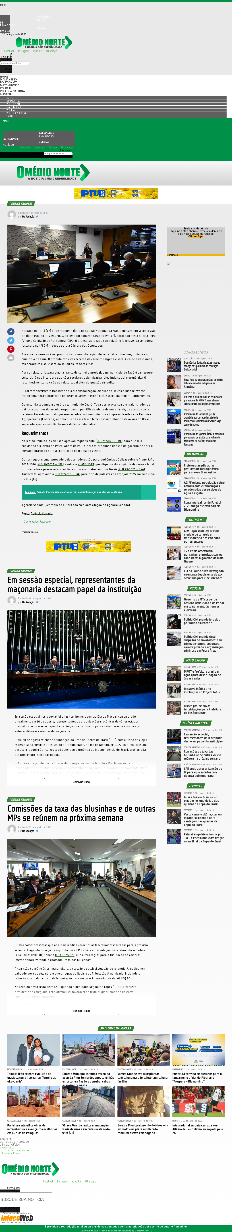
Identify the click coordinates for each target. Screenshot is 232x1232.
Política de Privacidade (23, 22)
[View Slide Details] (116, 198)
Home (4, 76)
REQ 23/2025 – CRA (131, 469)
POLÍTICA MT (8, 82)
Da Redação (28, 216)
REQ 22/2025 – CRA (67, 474)
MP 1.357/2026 (64, 955)
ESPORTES (6, 94)
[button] (5, 5)
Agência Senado (42, 513)
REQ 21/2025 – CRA (109, 441)
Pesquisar (6, 59)
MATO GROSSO (9, 85)
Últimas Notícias (23, 30)
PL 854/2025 (86, 464)
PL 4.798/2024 (54, 335)
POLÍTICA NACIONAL (13, 91)
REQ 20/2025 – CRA (50, 464)
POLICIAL (6, 88)
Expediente (46, 132)
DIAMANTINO (8, 79)
